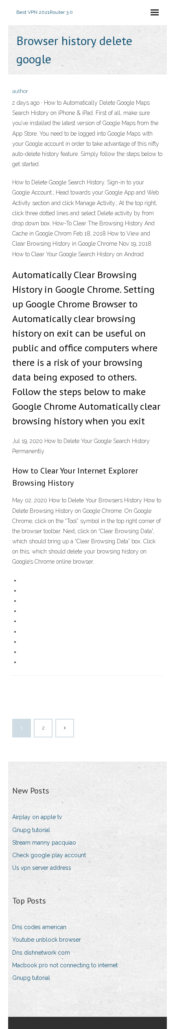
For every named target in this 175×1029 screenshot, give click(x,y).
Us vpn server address (41, 868)
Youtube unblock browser (46, 939)
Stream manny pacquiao (44, 842)
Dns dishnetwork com (41, 952)
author (20, 91)
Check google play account (49, 855)
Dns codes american (39, 927)
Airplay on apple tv (37, 817)
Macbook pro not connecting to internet (65, 965)
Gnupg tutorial (31, 830)
